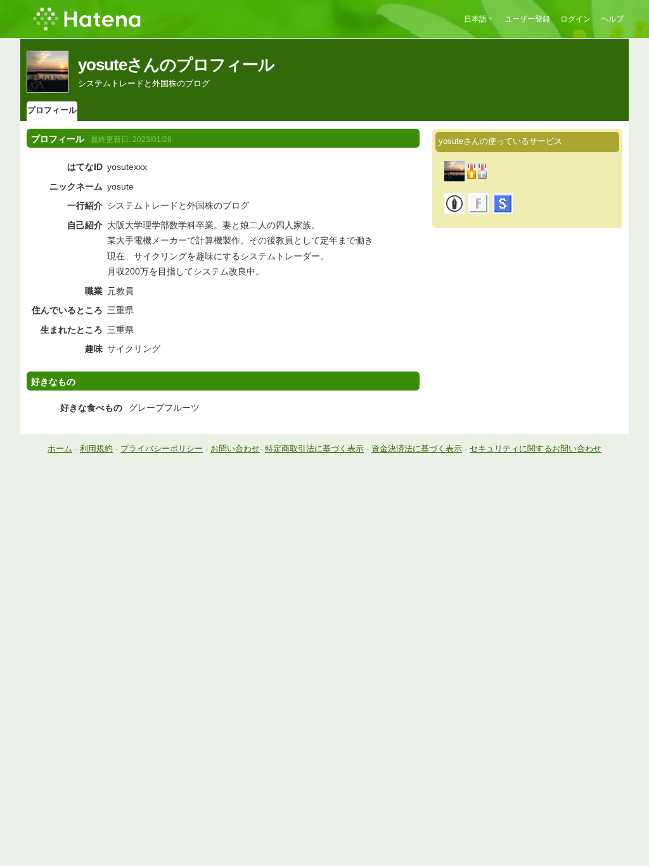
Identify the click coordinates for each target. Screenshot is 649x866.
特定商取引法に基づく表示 (314, 448)
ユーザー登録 (527, 19)
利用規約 (96, 448)
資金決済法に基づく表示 (416, 448)
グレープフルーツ (164, 408)
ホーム (60, 448)
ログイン (575, 19)
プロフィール (52, 110)
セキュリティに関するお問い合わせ (535, 448)
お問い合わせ (235, 448)
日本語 (475, 19)
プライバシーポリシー (161, 448)
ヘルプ (612, 19)
